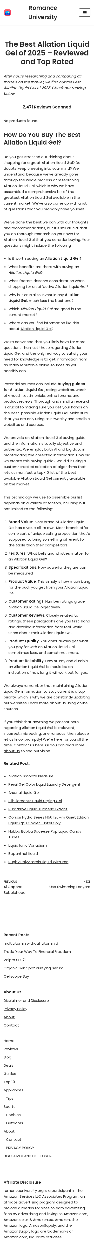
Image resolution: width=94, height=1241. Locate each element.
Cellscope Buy (16, 976)
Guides (10, 1073)
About (9, 1016)
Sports (9, 1106)
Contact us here (28, 745)
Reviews (11, 1048)
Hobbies (13, 1114)
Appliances (13, 1090)
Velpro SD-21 (15, 959)
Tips (9, 1098)
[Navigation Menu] (84, 12)
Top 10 (9, 1081)
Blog (7, 1057)
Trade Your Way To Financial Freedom (37, 951)
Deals (8, 1065)
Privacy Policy (15, 1008)
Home (9, 1040)
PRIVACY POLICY (20, 1147)
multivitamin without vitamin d (31, 943)
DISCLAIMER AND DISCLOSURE (28, 1155)
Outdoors (14, 1123)
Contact (11, 1025)
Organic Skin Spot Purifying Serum (33, 968)
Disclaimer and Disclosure (26, 1000)
